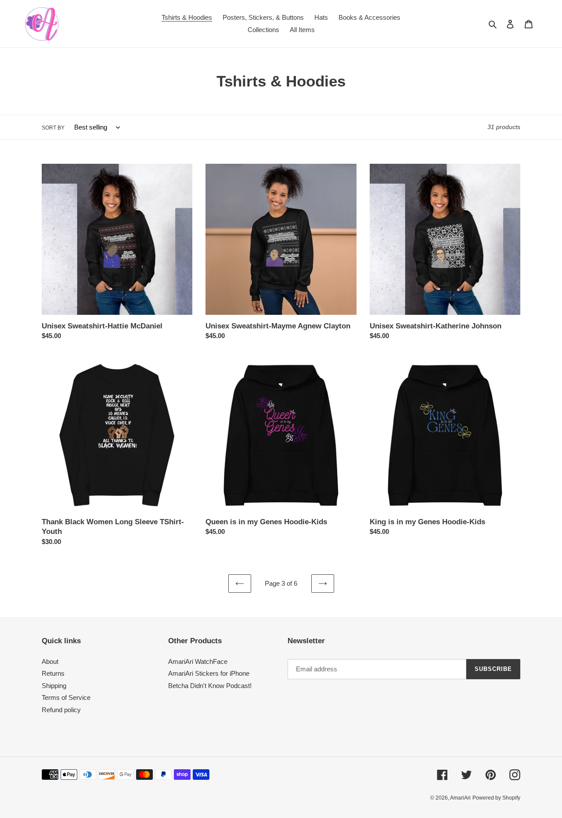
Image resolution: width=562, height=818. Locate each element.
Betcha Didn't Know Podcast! (210, 685)
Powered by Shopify (496, 798)
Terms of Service (66, 697)
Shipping (54, 685)
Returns (53, 673)
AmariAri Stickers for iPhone (208, 673)
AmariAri (460, 798)
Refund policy (61, 709)
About (50, 661)
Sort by (53, 128)
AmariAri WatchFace (197, 661)
